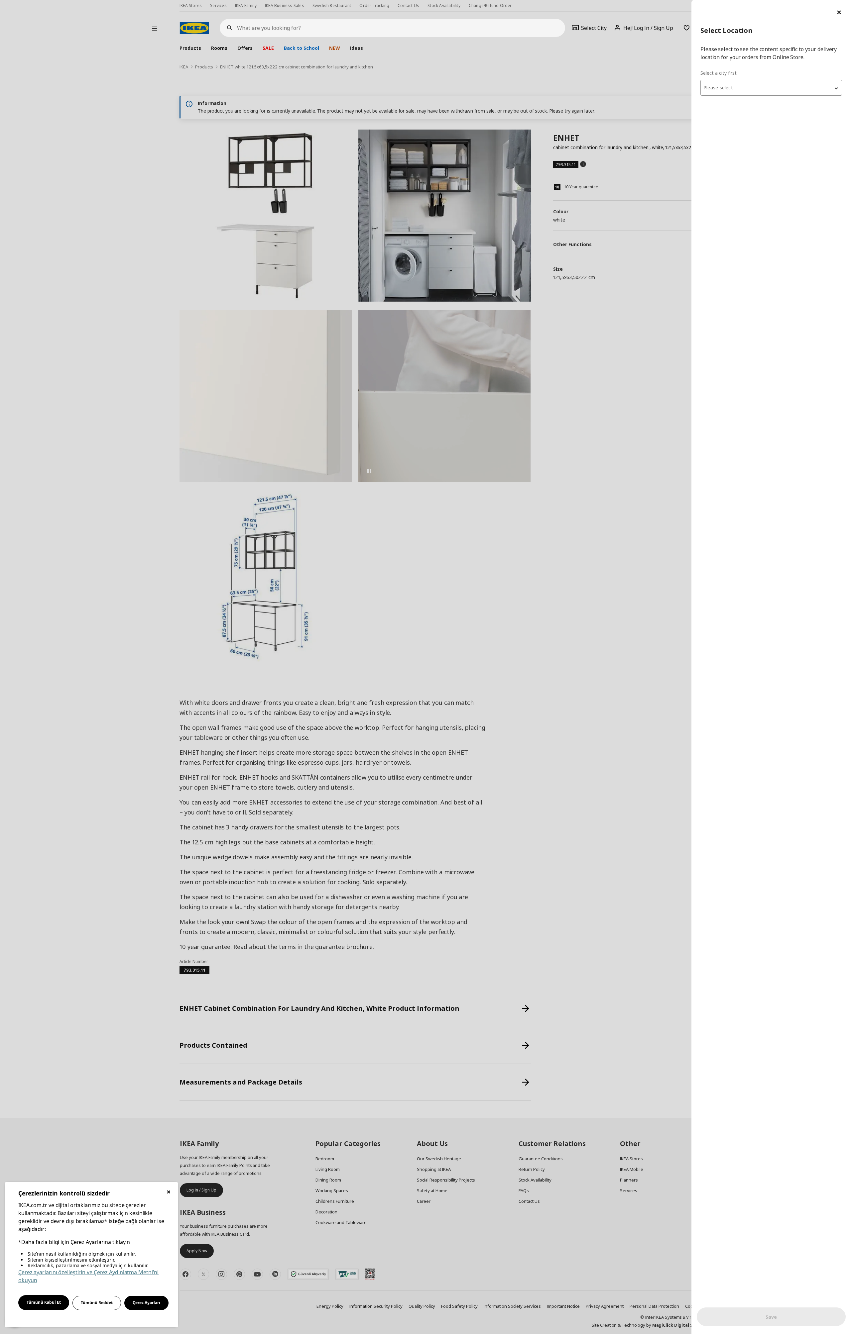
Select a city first (718, 73)
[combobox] (771, 88)
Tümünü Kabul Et (44, 1302)
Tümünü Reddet (97, 1302)
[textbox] (771, 87)
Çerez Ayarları (146, 1302)
